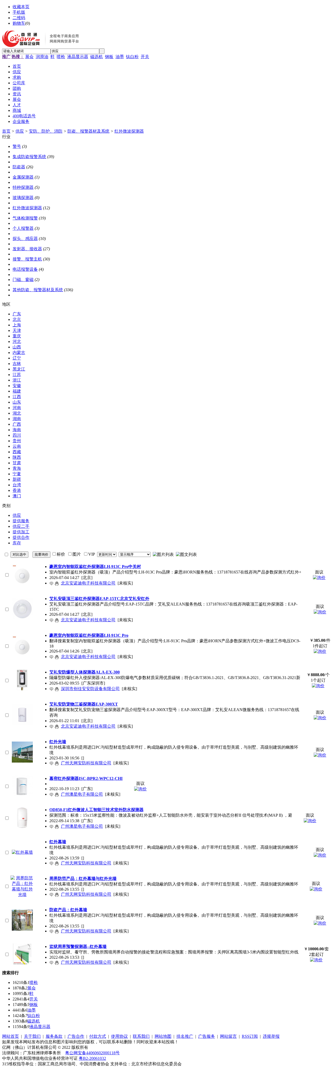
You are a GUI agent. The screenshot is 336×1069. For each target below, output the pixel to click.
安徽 (17, 385)
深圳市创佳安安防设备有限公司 (90, 688)
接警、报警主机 (27, 259)
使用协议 (119, 1036)
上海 (17, 325)
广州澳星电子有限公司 (82, 794)
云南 (17, 446)
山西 (17, 347)
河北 (17, 341)
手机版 (19, 12)
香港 (17, 490)
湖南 (17, 418)
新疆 (17, 479)
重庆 (17, 336)
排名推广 (184, 1036)
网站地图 (163, 1036)
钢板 (109, 56)
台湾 (17, 485)
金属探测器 (23, 177)
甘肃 (17, 463)
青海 (17, 468)
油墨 (120, 56)
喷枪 (61, 56)
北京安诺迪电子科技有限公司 (88, 583)
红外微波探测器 (129, 131)
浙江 (17, 380)
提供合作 (21, 537)
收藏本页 (21, 6)
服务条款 (54, 1036)
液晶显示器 (77, 56)
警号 (17, 146)
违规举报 (271, 1036)
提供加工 (21, 532)
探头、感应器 (25, 238)
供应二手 (21, 526)
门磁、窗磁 (23, 279)
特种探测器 (23, 187)
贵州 (17, 441)
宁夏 (17, 474)
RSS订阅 (250, 1036)
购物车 (19, 23)
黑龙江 (19, 369)
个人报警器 (23, 228)
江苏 (17, 374)
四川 (17, 435)
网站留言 (228, 1036)
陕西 (17, 457)
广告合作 (75, 1036)
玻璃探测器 (23, 197)
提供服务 (21, 521)
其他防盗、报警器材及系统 (38, 290)
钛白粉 (132, 56)
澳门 (17, 496)
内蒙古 (19, 352)
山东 (17, 402)
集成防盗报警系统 (29, 156)
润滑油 (42, 56)
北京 (17, 319)
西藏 (17, 452)
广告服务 (206, 1036)
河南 (17, 407)
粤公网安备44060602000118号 (92, 1053)
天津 (17, 330)
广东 (17, 314)
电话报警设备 (25, 269)
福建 (17, 391)
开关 (145, 56)
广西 (17, 424)
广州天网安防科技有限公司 (86, 763)
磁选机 (96, 56)
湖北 (17, 413)
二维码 (19, 17)
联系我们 (141, 1036)
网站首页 (10, 1036)
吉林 (17, 363)
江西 (17, 396)
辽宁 (17, 358)
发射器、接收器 (27, 249)
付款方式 (97, 1036)
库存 (17, 543)
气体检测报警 (25, 218)
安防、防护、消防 (45, 131)
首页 (6, 131)
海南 (17, 429)
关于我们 (32, 1036)
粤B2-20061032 (92, 1058)
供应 (19, 131)
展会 (29, 56)
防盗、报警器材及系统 (88, 131)
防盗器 (19, 167)
